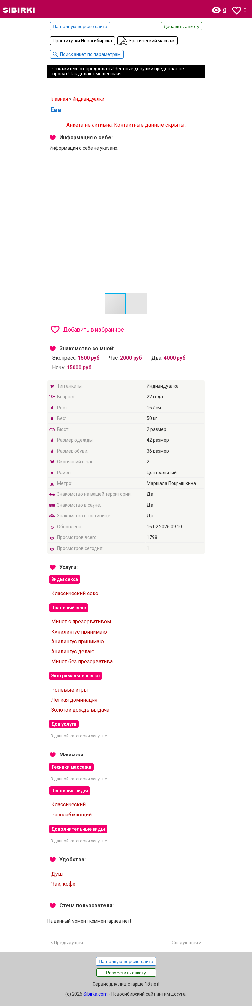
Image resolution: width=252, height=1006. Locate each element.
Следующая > (186, 942)
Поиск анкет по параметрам (90, 54)
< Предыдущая (67, 942)
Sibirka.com (95, 993)
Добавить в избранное (93, 329)
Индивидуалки (88, 99)
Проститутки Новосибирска (82, 40)
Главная (59, 99)
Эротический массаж (151, 40)
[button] (199, 180)
